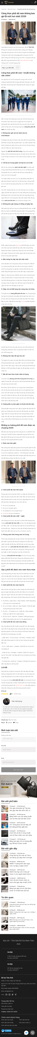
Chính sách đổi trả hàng (7, 1022)
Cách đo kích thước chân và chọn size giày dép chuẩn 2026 (20, 881)
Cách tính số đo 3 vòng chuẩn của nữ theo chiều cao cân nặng (21, 834)
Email (2, 758)
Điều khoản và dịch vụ (7, 1003)
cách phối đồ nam (25, 60)
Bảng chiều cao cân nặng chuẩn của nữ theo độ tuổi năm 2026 (21, 817)
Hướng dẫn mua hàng (6, 1006)
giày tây (17, 245)
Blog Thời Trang (12, 720)
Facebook (9, 722)
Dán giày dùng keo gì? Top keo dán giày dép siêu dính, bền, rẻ (20, 809)
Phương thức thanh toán (7, 1009)
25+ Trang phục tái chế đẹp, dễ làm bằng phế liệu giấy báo (20, 825)
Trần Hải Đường (17, 701)
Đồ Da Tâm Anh (20, 685)
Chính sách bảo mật (24, 1020)
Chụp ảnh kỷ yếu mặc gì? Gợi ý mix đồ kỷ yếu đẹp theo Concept (21, 856)
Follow (2, 994)
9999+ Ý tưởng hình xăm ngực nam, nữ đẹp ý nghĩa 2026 (20, 864)
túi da (23, 301)
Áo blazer (5, 513)
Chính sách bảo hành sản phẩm (9, 1025)
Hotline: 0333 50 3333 (9, 1011)
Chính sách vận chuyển (7, 1020)
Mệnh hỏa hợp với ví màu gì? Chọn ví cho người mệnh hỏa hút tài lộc (21, 873)
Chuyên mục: (4, 720)
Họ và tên (3, 745)
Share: (3, 722)
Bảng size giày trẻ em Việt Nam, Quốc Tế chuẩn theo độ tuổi (20, 889)
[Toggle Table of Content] (16, 67)
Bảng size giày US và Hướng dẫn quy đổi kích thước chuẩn (21, 842)
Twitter (16, 722)
